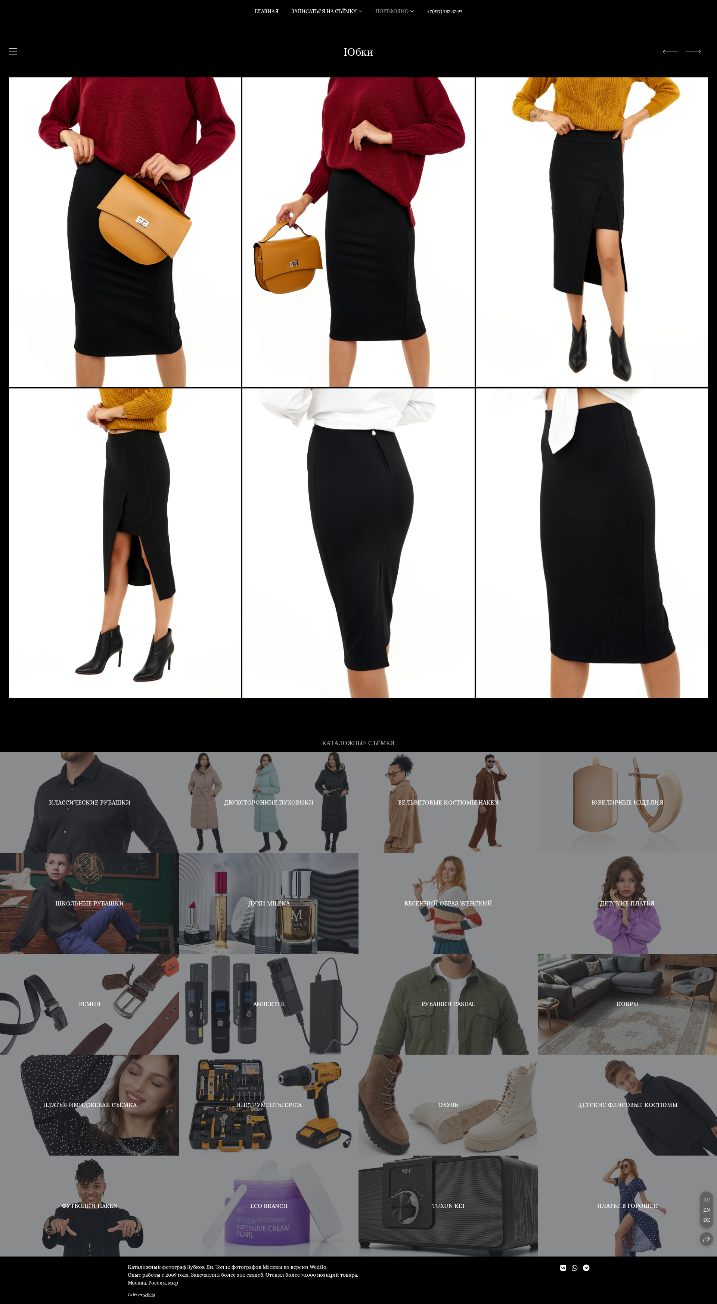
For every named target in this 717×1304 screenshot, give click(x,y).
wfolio (149, 1294)
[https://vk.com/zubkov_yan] (563, 1268)
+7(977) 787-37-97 (444, 11)
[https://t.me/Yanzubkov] (586, 1268)
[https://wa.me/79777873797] (575, 1268)
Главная (267, 11)
